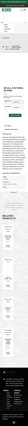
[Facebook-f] (14, 422)
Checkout (7, 18)
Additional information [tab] (11, 129)
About (6, 26)
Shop (5, 24)
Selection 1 (8, 101)
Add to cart (15, 115)
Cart (5, 20)
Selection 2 (8, 107)
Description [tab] (8, 125)
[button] (7, 22)
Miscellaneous (16, 47)
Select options (8, 246)
